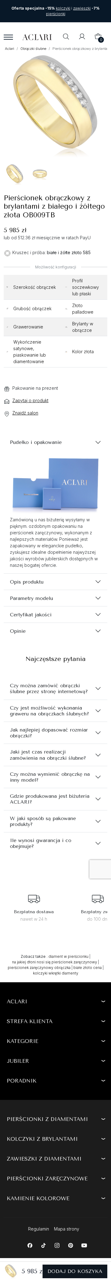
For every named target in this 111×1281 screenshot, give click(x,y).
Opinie (18, 631)
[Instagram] (56, 1245)
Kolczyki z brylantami (42, 1139)
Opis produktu (26, 582)
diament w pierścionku (68, 956)
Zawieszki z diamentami (44, 1159)
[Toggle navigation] (8, 37)
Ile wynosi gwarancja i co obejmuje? (40, 843)
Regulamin (38, 1228)
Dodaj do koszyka (74, 1271)
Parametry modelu (31, 598)
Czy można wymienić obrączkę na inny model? (50, 777)
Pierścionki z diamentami (47, 1119)
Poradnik (21, 1081)
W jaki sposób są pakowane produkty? (43, 821)
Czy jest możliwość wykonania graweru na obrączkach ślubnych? (49, 711)
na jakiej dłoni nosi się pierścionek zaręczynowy (54, 962)
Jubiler (18, 1061)
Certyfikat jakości (30, 615)
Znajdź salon (25, 412)
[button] (66, 37)
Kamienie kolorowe (38, 1198)
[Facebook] (29, 1245)
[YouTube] (84, 1245)
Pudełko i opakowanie (36, 442)
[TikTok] (43, 1245)
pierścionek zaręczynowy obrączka (39, 967)
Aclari (17, 1001)
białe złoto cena (87, 967)
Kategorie (22, 1041)
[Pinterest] (70, 1245)
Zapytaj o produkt (30, 400)
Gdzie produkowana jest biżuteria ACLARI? (49, 799)
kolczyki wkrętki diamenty (55, 973)
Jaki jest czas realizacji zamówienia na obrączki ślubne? (48, 755)
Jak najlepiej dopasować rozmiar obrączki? (49, 733)
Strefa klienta (29, 1021)
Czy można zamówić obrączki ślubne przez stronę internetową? (49, 688)
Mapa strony (66, 1228)
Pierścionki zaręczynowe (47, 1178)
